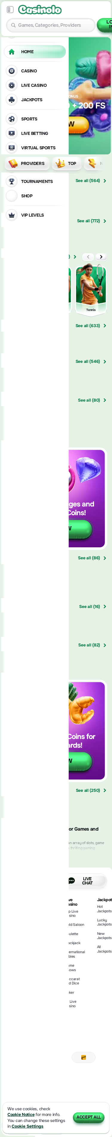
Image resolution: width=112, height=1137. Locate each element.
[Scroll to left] (88, 256)
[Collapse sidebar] (10, 9)
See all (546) (88, 361)
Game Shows (70, 967)
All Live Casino (70, 1003)
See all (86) (89, 558)
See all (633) (88, 325)
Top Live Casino (71, 913)
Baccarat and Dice (72, 981)
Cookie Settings (27, 1126)
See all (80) (89, 400)
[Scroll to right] (103, 163)
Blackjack (72, 943)
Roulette (71, 934)
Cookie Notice (20, 1114)
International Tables (75, 954)
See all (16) (89, 606)
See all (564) (88, 180)
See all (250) (88, 790)
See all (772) (88, 221)
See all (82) (89, 645)
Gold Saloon (74, 924)
